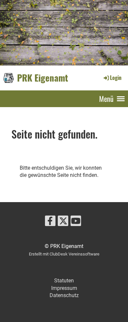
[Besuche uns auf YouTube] (76, 222)
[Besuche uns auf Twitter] (63, 222)
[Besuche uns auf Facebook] (50, 222)
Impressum (64, 288)
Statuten (64, 280)
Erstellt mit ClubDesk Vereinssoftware (64, 254)
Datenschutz (64, 295)
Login (115, 78)
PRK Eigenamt (42, 77)
